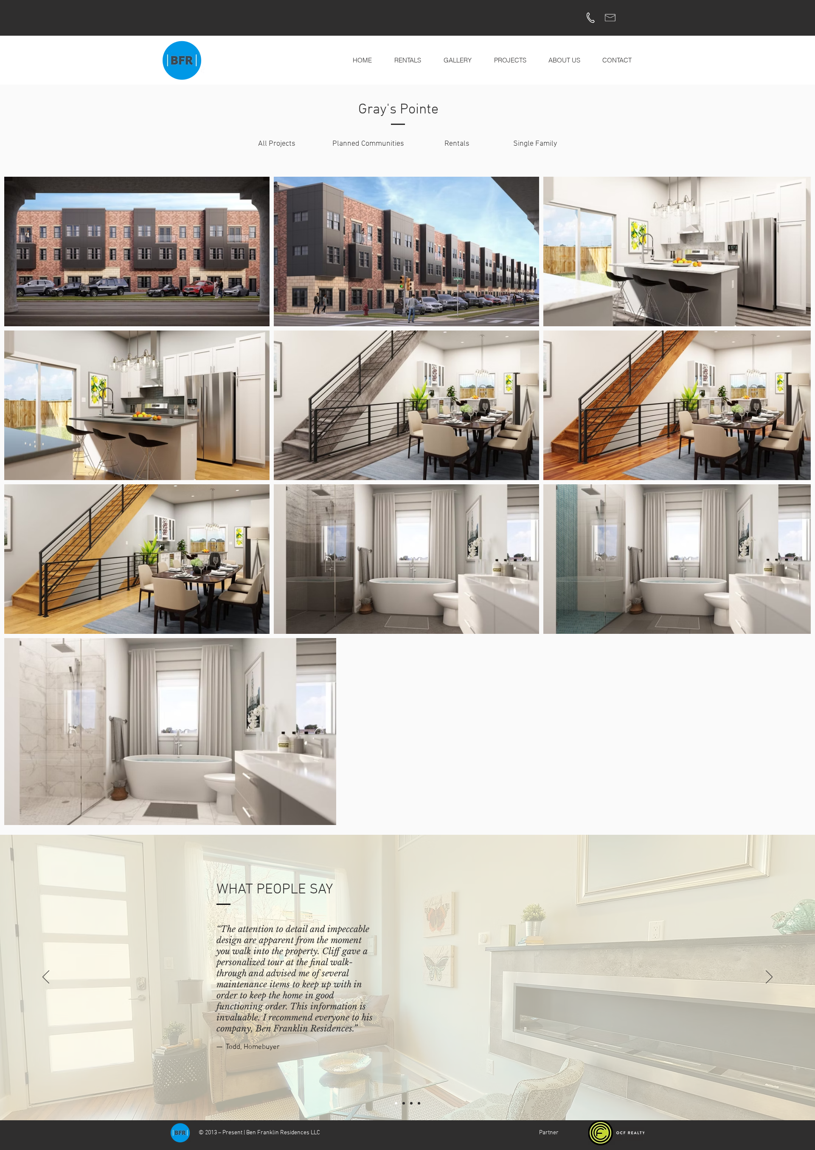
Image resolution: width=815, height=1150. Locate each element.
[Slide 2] (403, 1103)
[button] (457, 60)
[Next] (769, 977)
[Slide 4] (419, 1103)
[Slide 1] (396, 1103)
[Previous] (45, 977)
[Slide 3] (411, 1103)
